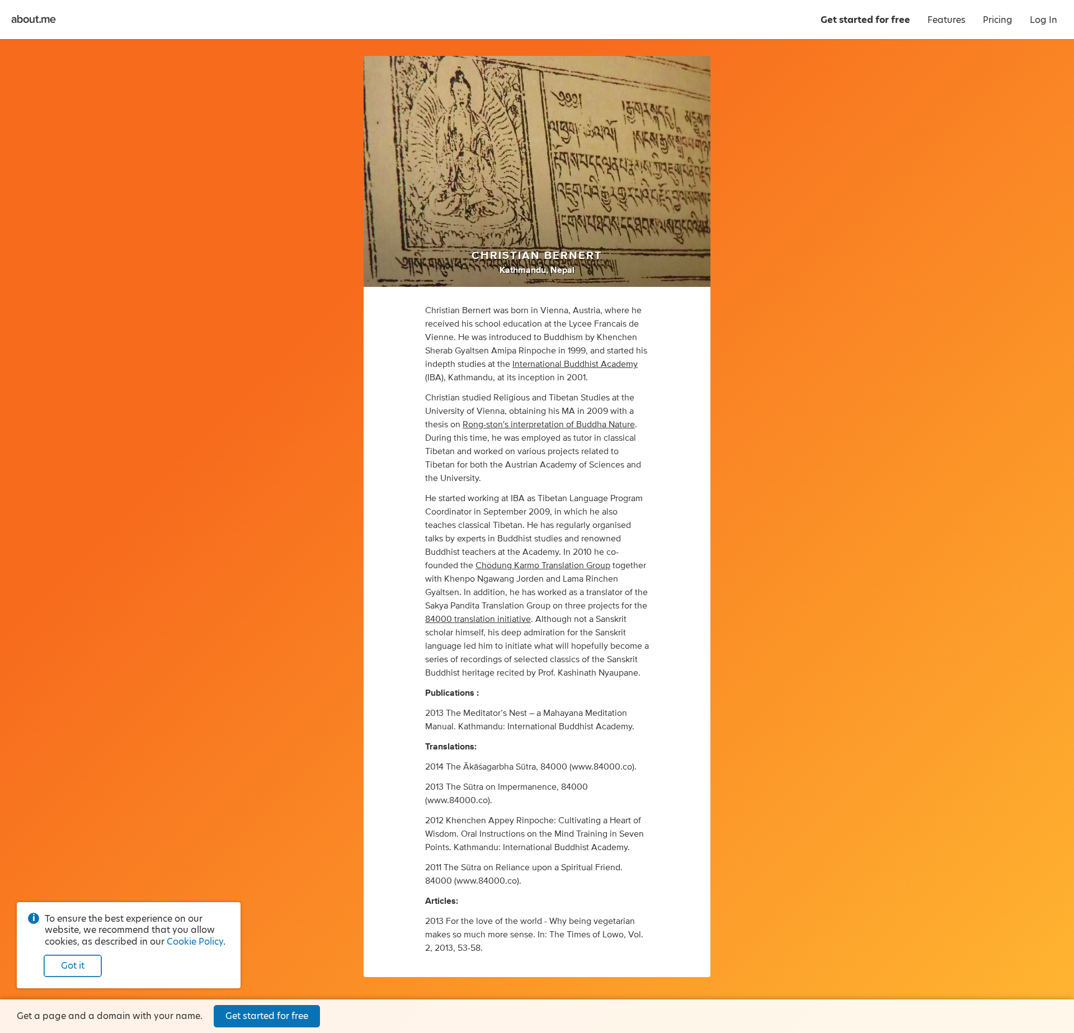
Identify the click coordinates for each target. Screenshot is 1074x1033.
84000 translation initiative (478, 619)
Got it (72, 965)
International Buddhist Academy (575, 364)
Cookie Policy (195, 941)
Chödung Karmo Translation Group (542, 565)
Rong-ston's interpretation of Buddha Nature (549, 424)
